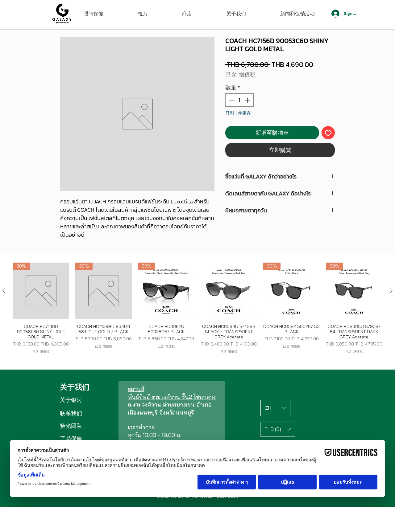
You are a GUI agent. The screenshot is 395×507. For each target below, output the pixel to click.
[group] (197, 308)
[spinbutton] (239, 100)
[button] (277, 429)
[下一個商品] (391, 290)
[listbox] (277, 429)
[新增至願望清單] (328, 132)
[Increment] (248, 100)
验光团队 (71, 425)
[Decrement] (231, 100)
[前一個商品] (3, 290)
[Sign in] (335, 13)
